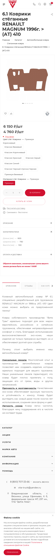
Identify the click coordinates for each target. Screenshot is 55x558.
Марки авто (9, 449)
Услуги (6, 442)
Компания (8, 456)
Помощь (7, 471)
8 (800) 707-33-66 (20, 482)
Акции (6, 435)
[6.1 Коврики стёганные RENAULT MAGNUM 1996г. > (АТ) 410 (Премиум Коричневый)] (27, 80)
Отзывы (29, 286)
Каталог (7, 428)
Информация (10, 464)
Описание (11, 286)
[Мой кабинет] (45, 4)
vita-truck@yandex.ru (29, 487)
